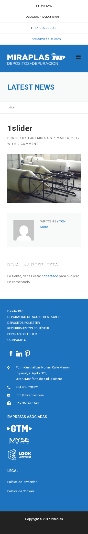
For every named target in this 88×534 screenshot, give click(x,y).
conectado (50, 276)
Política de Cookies (20, 491)
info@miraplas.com (30, 395)
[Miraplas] (36, 59)
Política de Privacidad (22, 482)
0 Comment (28, 144)
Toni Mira (37, 138)
